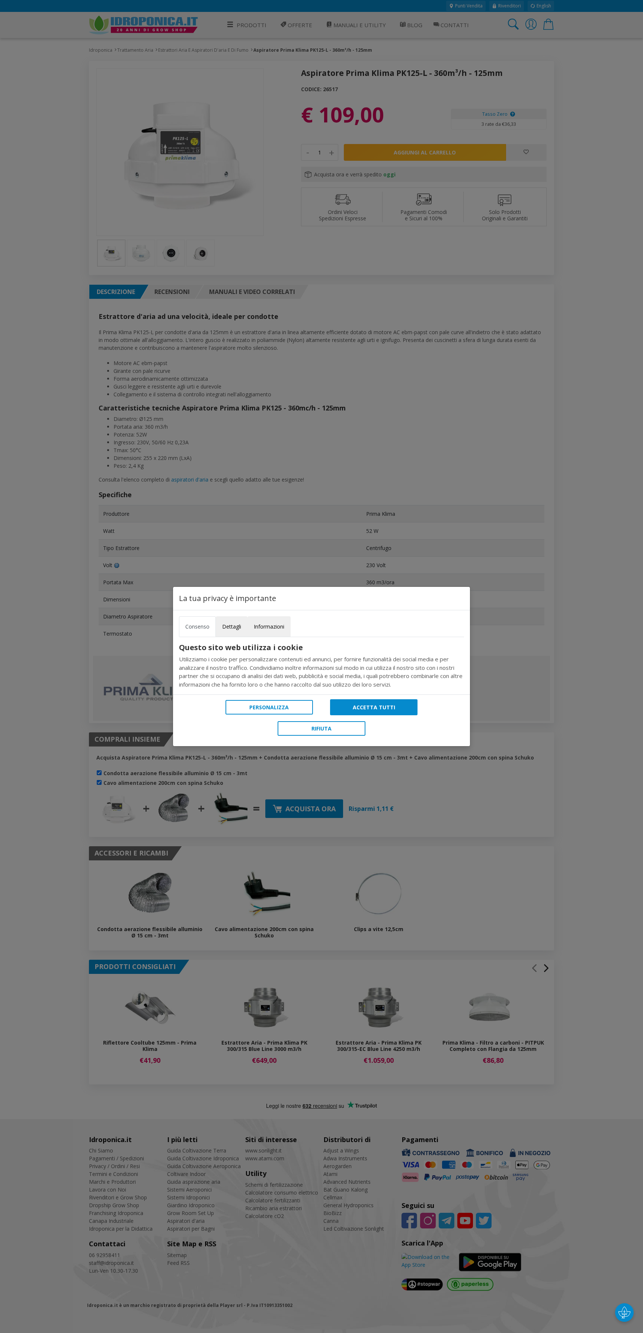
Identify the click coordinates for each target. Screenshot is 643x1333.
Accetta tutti (374, 707)
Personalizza (269, 707)
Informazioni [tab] (269, 626)
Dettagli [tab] (231, 626)
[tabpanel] (321, 665)
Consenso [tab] (197, 626)
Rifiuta (321, 728)
